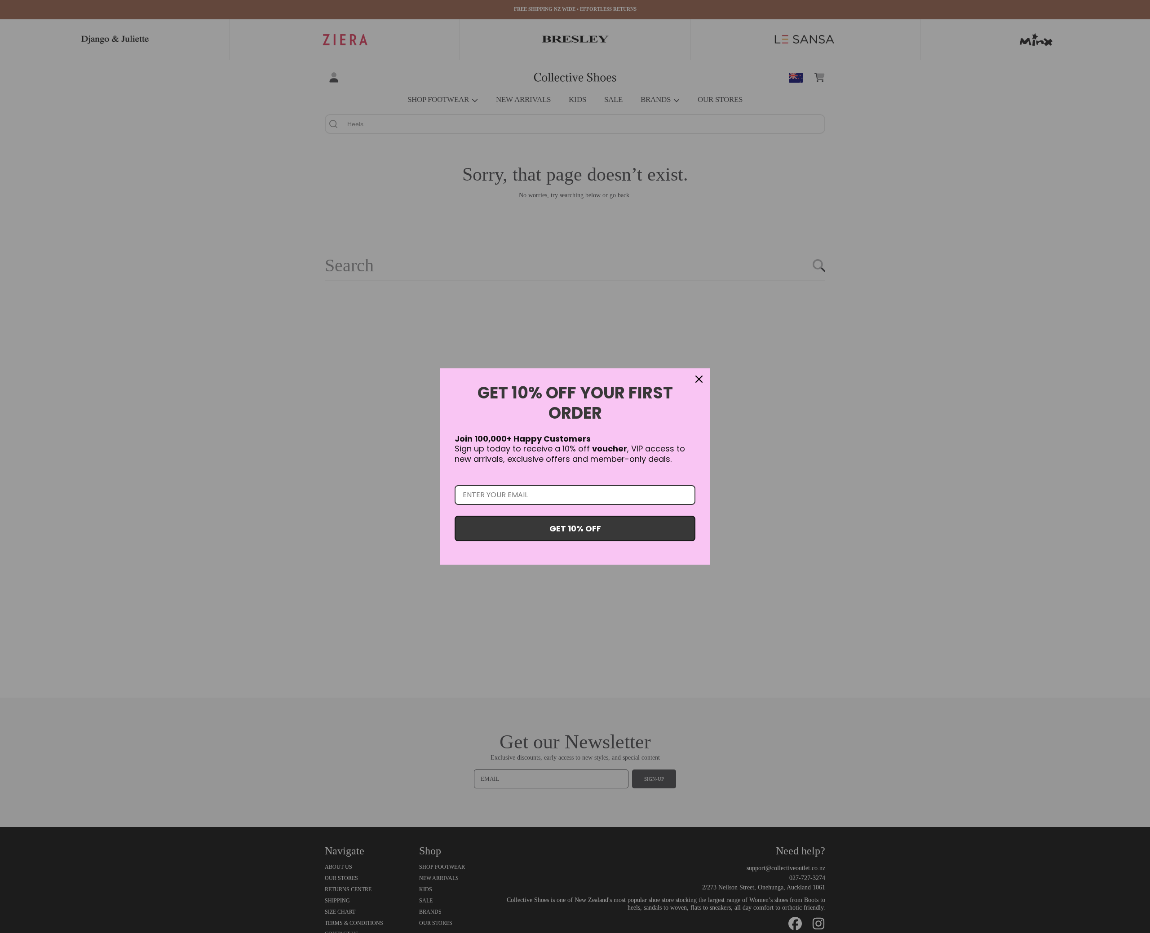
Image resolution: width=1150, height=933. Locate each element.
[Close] (699, 379)
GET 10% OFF (575, 528)
